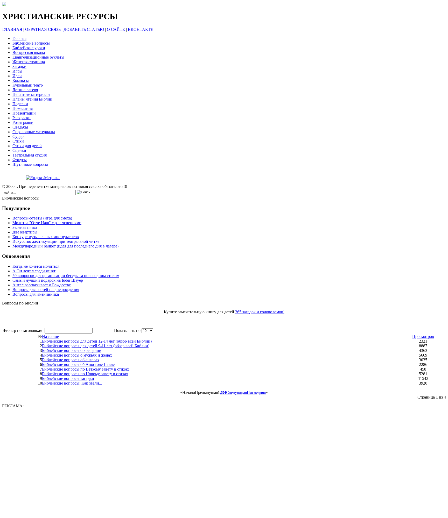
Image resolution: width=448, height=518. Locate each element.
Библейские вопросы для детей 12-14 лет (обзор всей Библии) (97, 341)
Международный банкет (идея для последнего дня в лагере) (65, 246)
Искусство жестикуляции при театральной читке (55, 241)
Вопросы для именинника (35, 294)
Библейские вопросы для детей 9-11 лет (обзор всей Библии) (95, 346)
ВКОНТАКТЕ (140, 29)
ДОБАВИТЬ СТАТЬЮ (84, 29)
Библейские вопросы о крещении (71, 350)
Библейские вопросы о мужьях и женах (77, 355)
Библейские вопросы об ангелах (70, 360)
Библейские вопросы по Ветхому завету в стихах (85, 369)
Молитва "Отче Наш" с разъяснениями (46, 223)
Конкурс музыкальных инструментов (45, 237)
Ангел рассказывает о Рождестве (41, 285)
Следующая (236, 392)
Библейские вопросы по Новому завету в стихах (85, 374)
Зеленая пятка (24, 227)
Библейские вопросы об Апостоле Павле (78, 364)
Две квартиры (24, 232)
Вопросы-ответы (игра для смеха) (42, 218)
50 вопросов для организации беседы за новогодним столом (65, 275)
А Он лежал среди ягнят (33, 271)
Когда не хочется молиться (35, 266)
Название (50, 336)
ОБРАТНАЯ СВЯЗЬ (43, 29)
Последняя (256, 392)
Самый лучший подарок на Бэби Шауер (47, 280)
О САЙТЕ (116, 29)
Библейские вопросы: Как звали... (72, 383)
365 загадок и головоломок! (259, 312)
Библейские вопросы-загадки (68, 378)
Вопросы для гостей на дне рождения (45, 289)
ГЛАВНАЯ (12, 29)
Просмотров (423, 336)
